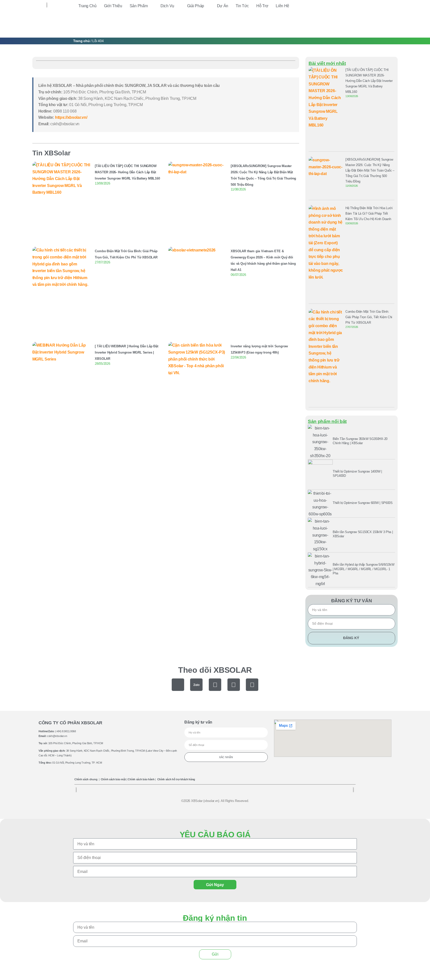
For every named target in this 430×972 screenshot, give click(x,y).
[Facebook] (215, 684)
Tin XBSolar (51, 153)
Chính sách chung (85, 779)
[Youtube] (233, 684)
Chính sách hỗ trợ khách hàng (176, 779)
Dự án (222, 6)
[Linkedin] (252, 684)
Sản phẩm (139, 6)
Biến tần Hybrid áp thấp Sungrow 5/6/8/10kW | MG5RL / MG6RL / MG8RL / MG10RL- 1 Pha (363, 569)
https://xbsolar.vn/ (71, 117)
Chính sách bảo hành (141, 779)
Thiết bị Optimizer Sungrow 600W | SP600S (363, 503)
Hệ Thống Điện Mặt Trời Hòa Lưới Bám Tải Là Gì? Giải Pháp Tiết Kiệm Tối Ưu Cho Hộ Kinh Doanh (369, 213)
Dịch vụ (167, 6)
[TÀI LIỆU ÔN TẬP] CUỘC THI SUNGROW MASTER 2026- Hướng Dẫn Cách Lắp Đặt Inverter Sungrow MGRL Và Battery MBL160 (127, 172)
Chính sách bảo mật (113, 779)
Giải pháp (195, 6)
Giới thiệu (113, 6)
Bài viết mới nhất (327, 63)
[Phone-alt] (178, 684)
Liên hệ (282, 6)
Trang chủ (87, 6)
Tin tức (242, 6)
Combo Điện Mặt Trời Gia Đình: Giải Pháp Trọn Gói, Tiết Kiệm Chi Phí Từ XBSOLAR (368, 317)
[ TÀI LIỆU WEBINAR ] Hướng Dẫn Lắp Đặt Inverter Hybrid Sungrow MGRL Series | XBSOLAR (126, 352)
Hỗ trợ (262, 6)
